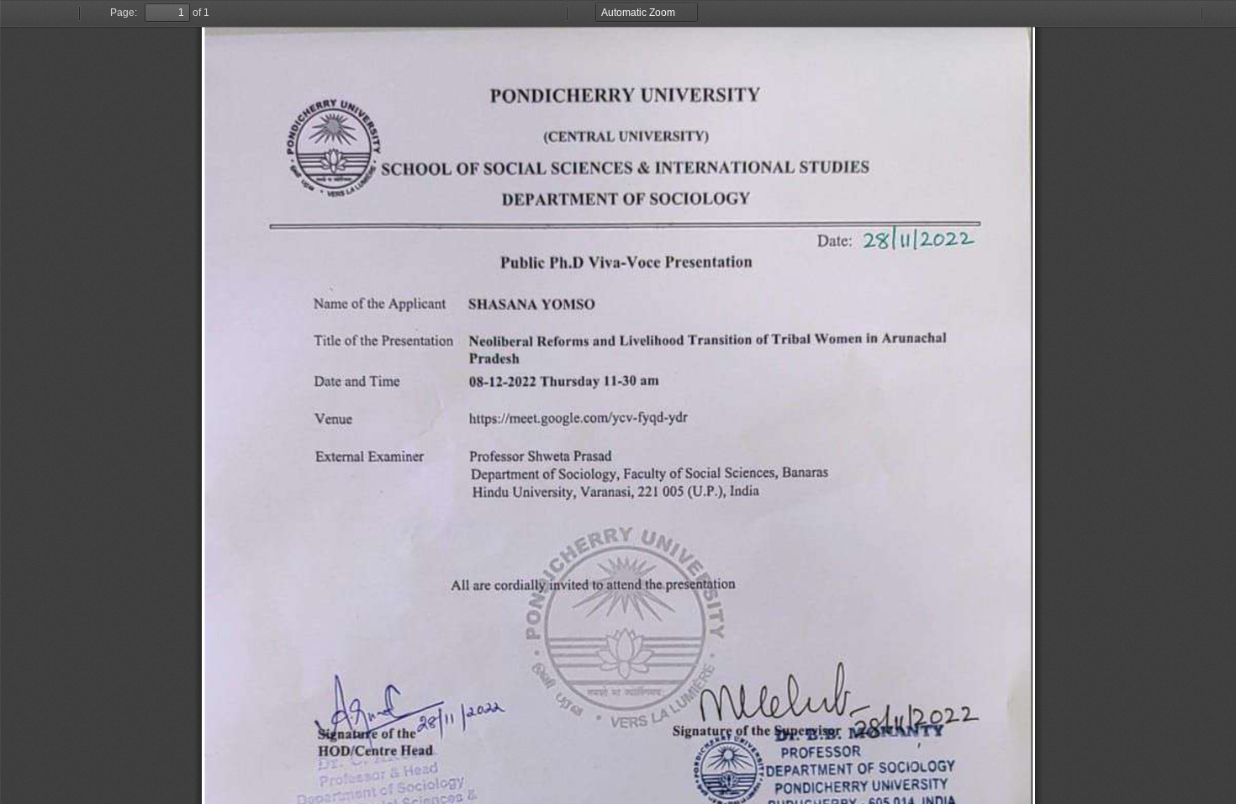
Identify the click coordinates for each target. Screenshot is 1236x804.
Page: (123, 13)
